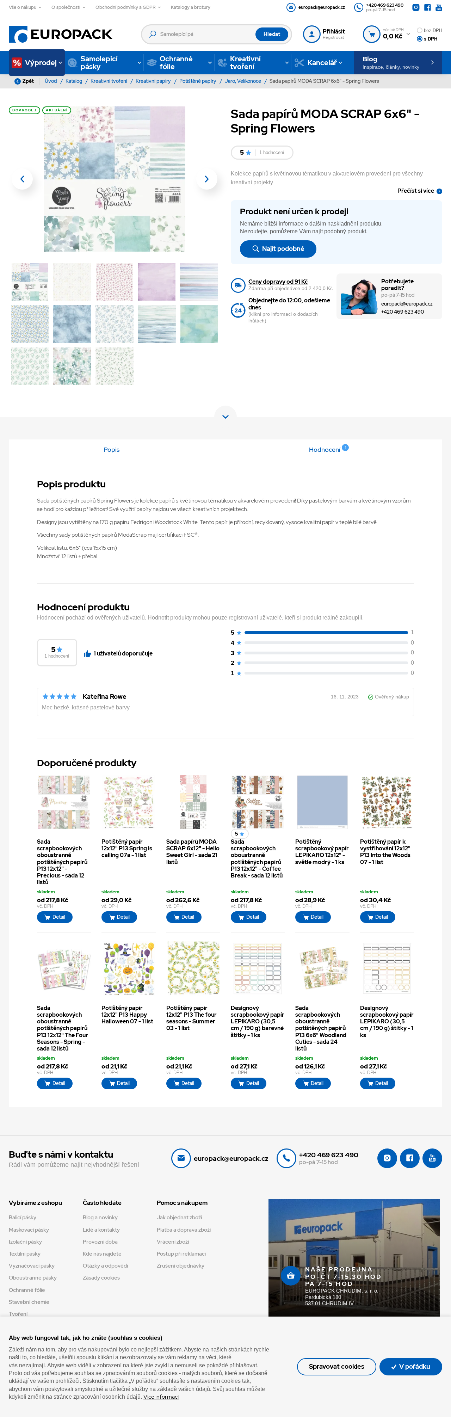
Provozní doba (100, 1242)
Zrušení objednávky (180, 1266)
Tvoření (18, 1314)
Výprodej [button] (41, 62)
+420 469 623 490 (402, 312)
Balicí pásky (22, 1217)
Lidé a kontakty (101, 1230)
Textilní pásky (25, 1254)
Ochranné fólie (27, 1290)
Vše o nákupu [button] (22, 7)
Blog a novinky (100, 1217)
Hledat (272, 34)
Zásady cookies (101, 1278)
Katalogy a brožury (190, 7)
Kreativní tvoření (109, 81)
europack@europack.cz (407, 304)
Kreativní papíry (154, 81)
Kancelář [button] (322, 62)
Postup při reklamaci (181, 1254)
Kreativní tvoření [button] (245, 62)
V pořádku (414, 1366)
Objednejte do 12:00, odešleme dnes (289, 304)
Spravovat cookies (336, 1366)
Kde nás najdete (102, 1254)
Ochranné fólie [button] (176, 62)
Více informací (161, 1396)
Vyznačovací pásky (32, 1266)
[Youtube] (438, 7)
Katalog (74, 81)
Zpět (28, 81)
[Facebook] (427, 7)
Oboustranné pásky (33, 1278)
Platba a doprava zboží (184, 1230)
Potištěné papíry (198, 81)
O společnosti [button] (65, 7)
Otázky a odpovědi (105, 1266)
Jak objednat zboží (179, 1217)
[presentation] (22, 179)
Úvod (51, 81)
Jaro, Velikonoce (243, 81)
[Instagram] (416, 7)
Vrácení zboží (173, 1242)
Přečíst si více (415, 191)
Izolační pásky (25, 1242)
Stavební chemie (29, 1302)
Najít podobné (282, 249)
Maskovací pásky (29, 1230)
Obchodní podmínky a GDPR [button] (125, 7)
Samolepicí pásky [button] (99, 62)
